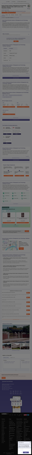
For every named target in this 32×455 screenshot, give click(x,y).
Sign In (26, 452)
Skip (21, 452)
